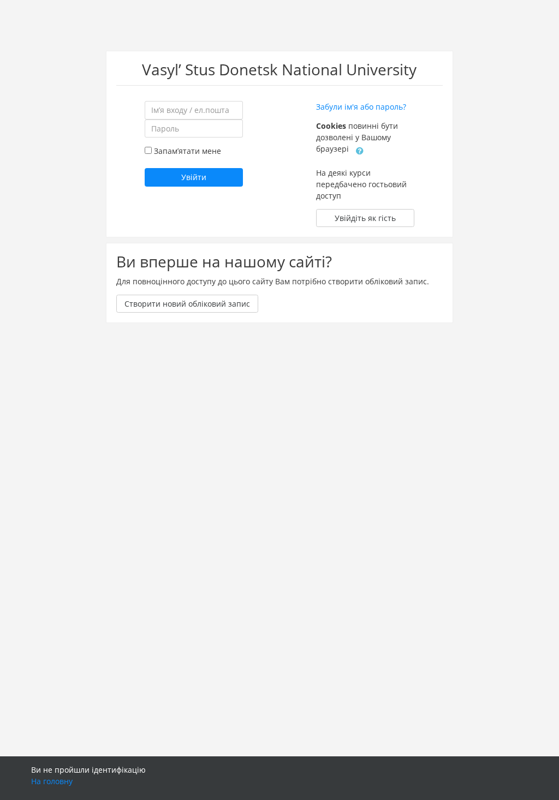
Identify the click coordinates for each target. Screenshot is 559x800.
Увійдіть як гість (365, 218)
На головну (52, 781)
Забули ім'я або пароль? (361, 107)
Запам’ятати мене (187, 151)
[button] (359, 149)
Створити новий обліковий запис (187, 303)
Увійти (193, 177)
